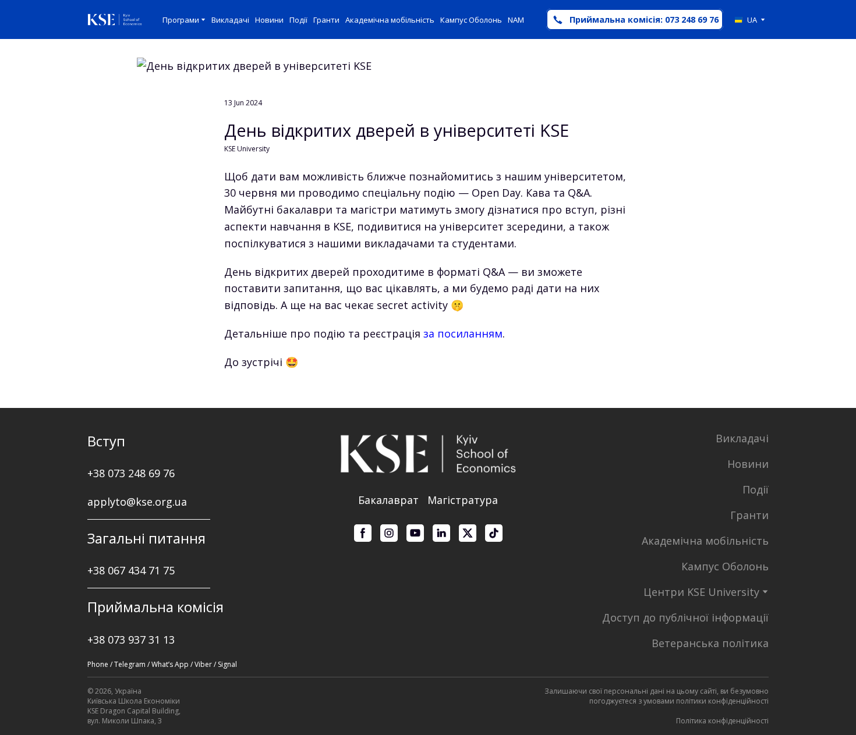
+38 (97, 570)
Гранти (326, 20)
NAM (516, 20)
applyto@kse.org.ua (137, 502)
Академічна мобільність (389, 20)
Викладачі (230, 20)
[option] (746, 20)
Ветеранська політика (710, 643)
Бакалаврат (388, 500)
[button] (634, 19)
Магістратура (462, 500)
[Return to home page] (114, 20)
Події (298, 20)
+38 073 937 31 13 (131, 640)
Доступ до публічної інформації (685, 617)
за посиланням (463, 333)
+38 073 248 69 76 (131, 473)
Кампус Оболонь (471, 20)
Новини (269, 20)
